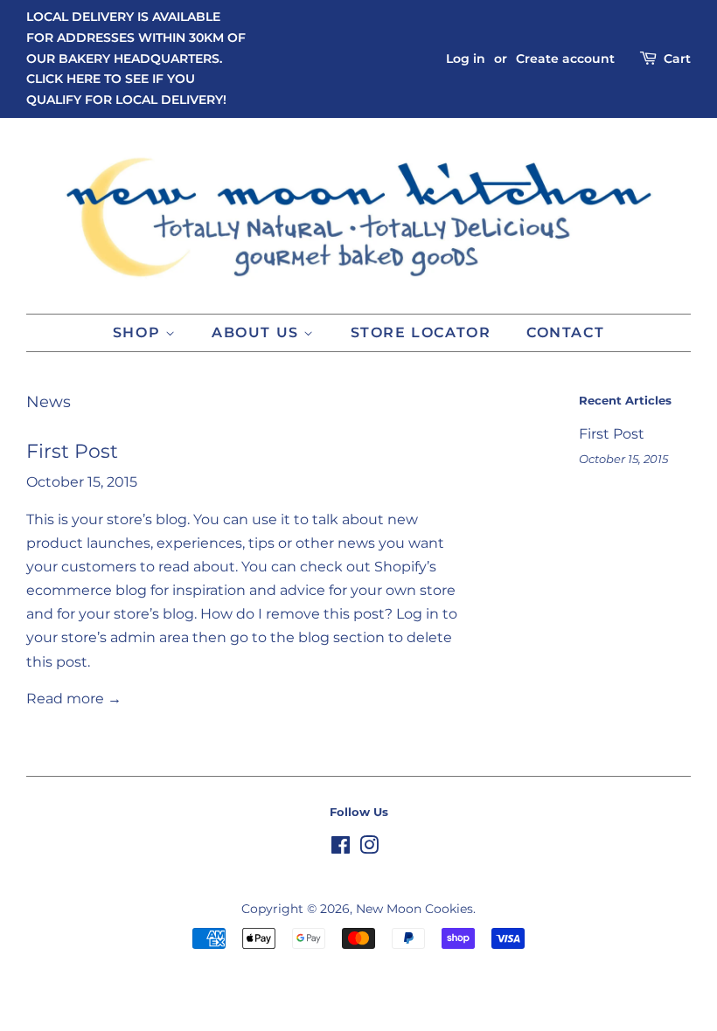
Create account (565, 58)
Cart (677, 58)
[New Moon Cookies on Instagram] (369, 848)
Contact (565, 332)
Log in (465, 58)
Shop (139, 332)
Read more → (74, 698)
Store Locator (421, 332)
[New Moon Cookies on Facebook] (341, 848)
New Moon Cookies (414, 909)
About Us (257, 332)
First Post (72, 451)
